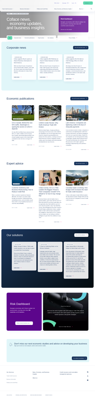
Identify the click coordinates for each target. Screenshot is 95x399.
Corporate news (17, 37)
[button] (7, 8)
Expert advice (41, 37)
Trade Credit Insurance (12, 375)
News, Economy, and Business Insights (41, 373)
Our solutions (51, 37)
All (9, 37)
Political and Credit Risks (12, 382)
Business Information (11, 379)
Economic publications (29, 37)
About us (35, 378)
